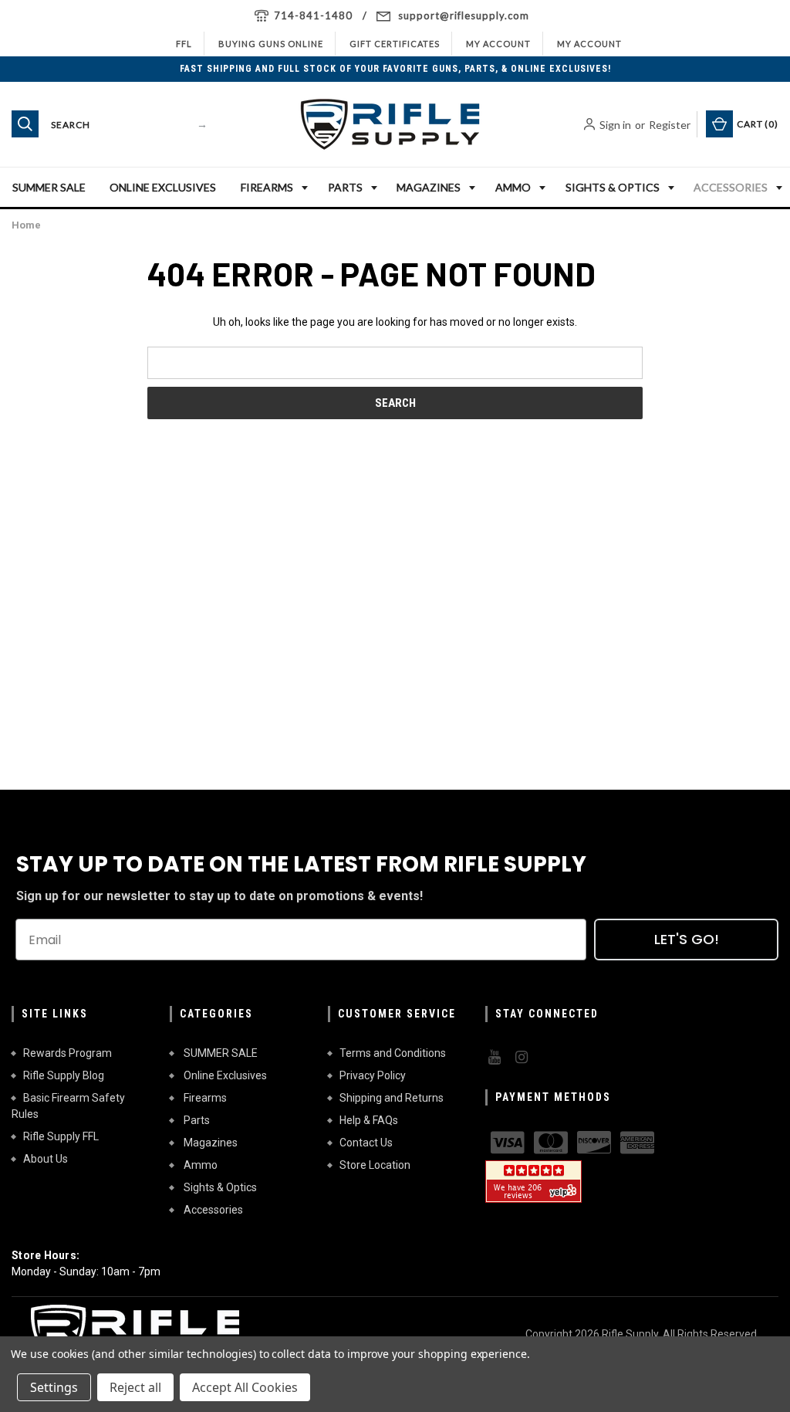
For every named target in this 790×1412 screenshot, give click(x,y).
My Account (498, 44)
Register (669, 124)
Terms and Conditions (392, 1053)
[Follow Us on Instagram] (520, 1057)
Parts (345, 187)
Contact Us (366, 1142)
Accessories (731, 187)
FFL (184, 44)
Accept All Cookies (245, 1387)
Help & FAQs (368, 1120)
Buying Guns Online (270, 44)
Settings (54, 1387)
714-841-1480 (313, 15)
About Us (45, 1159)
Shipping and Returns (391, 1098)
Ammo (513, 187)
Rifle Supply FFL (61, 1136)
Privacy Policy (372, 1075)
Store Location (374, 1165)
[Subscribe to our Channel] (493, 1057)
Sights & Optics (612, 187)
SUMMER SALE (49, 187)
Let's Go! (686, 939)
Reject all (135, 1387)
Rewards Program (67, 1053)
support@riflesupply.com (463, 15)
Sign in (615, 124)
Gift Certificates (394, 44)
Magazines (429, 187)
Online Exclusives (163, 187)
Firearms (267, 187)
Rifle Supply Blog (63, 1075)
